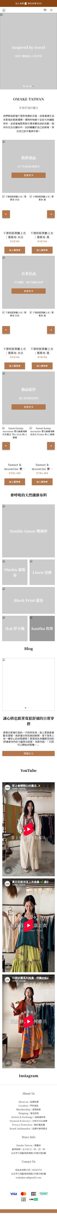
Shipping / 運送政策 (28, 1113)
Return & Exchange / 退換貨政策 (28, 1117)
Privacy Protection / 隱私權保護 (28, 1124)
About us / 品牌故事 (28, 1101)
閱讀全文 (28, 753)
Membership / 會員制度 (28, 1109)
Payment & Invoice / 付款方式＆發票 (28, 1120)
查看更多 (28, 175)
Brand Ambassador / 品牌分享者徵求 (28, 1128)
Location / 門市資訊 (28, 1105)
